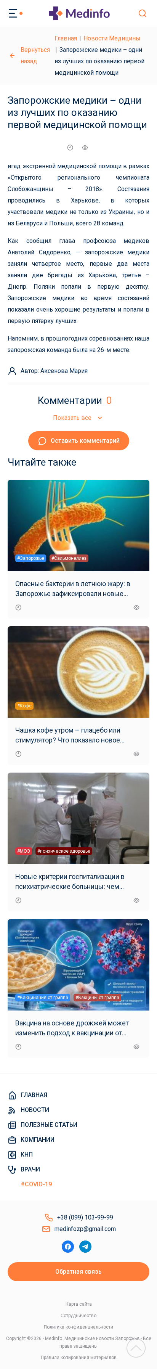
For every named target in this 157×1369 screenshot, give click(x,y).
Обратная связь (78, 1271)
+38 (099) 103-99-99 (85, 1217)
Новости (35, 1110)
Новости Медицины (112, 38)
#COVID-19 (36, 1184)
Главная (65, 38)
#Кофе (24, 706)
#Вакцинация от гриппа (42, 997)
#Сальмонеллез (69, 558)
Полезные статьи (49, 1124)
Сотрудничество (78, 1315)
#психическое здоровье (63, 851)
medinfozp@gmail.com (85, 1228)
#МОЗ (23, 851)
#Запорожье (30, 558)
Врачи (30, 1169)
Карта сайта (79, 1304)
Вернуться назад (35, 55)
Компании (37, 1139)
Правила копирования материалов (79, 1357)
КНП (27, 1154)
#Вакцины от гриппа (97, 997)
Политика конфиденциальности (78, 1327)
